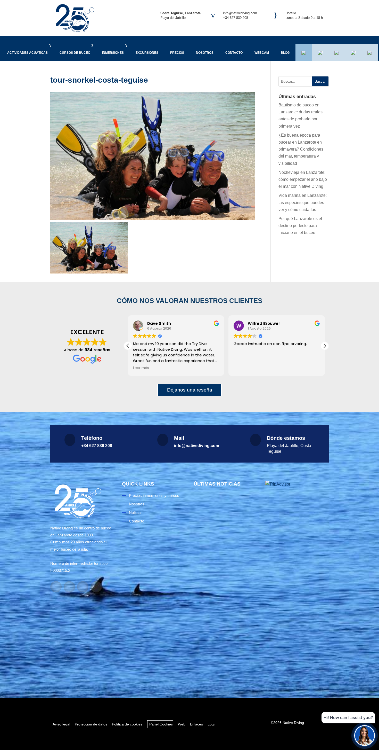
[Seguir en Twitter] (96, 586)
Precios (177, 52)
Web (181, 724)
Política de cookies (127, 724)
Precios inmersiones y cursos (154, 495)
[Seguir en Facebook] (56, 586)
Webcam (261, 52)
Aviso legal (61, 724)
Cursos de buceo (75, 52)
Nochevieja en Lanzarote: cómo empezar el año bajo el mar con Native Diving (302, 179)
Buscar (320, 81)
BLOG (285, 52)
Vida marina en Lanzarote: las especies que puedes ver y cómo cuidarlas (302, 202)
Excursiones (147, 52)
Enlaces (196, 724)
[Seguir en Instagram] (69, 586)
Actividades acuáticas (27, 52)
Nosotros (204, 52)
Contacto (234, 52)
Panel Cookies (160, 724)
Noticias (136, 512)
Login (212, 724)
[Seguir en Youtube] (82, 586)
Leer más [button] (141, 368)
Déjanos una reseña (189, 390)
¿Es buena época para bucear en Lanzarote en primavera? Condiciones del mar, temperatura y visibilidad (300, 149)
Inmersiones (113, 52)
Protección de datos (91, 724)
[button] (324, 346)
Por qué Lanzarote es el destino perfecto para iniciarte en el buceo (300, 225)
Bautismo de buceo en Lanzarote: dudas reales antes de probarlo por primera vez (225, 549)
